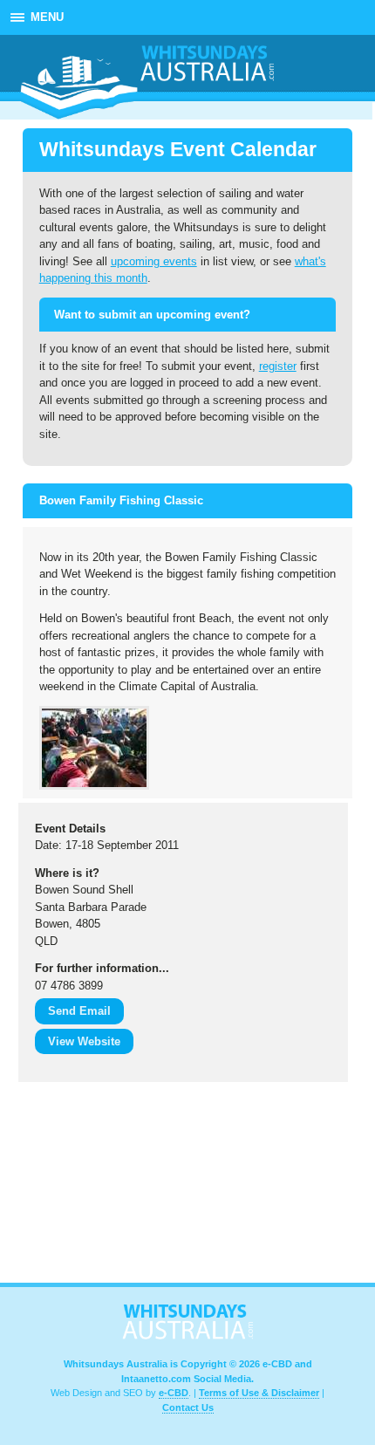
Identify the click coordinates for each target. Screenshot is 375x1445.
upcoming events (154, 261)
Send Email (79, 1010)
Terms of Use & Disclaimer (259, 1392)
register (278, 366)
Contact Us (188, 1407)
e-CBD (173, 1392)
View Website (84, 1041)
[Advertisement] (105, 1186)
